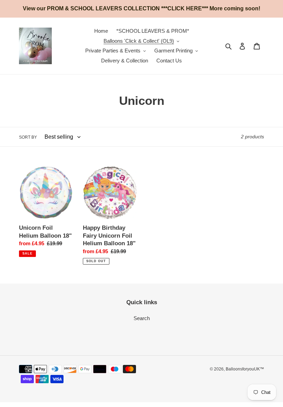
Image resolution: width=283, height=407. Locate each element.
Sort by (28, 137)
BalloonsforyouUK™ (245, 369)
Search (142, 318)
